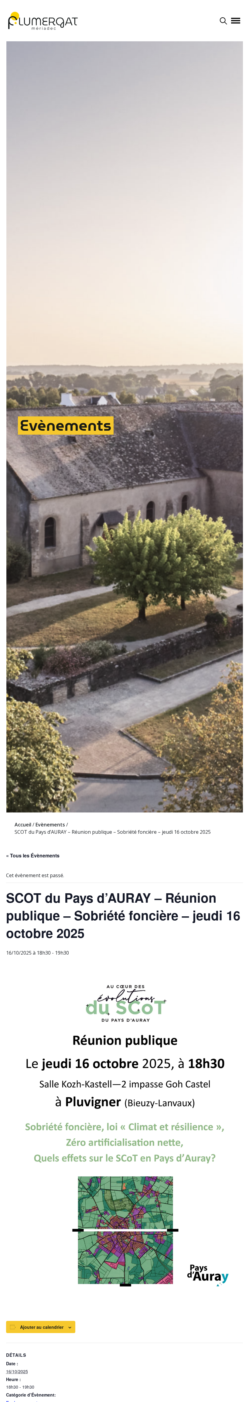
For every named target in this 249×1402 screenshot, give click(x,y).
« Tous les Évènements (33, 855)
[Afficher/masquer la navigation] (235, 21)
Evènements (65, 425)
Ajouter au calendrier (41, 1327)
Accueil (23, 824)
